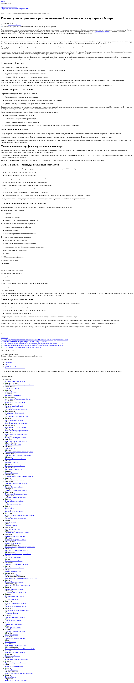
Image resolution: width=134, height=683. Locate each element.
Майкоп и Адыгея (11, 525)
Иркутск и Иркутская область (15, 466)
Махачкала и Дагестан (12, 529)
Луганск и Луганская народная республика (19, 515)
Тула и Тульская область (13, 628)
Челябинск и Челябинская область (16, 659)
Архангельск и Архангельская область (18, 399)
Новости (11, 8)
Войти (3, 1)
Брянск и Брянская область (14, 420)
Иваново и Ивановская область (15, 459)
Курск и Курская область (13, 504)
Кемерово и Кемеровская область (16, 483)
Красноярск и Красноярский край (16, 497)
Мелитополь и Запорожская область (17, 533)
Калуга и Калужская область (14, 480)
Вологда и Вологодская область (15, 438)
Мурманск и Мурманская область (16, 536)
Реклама (7, 364)
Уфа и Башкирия (10, 642)
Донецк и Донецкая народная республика (19, 452)
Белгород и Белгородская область (16, 409)
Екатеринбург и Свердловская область (18, 455)
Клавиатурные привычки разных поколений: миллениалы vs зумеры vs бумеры (31, 13)
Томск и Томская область (13, 624)
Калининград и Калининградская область (19, 476)
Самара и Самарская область (14, 596)
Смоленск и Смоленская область (16, 606)
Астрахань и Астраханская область (16, 402)
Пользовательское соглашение (15, 368)
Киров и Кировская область (14, 487)
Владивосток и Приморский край (16, 423)
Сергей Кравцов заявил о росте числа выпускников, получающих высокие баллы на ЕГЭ (33, 345)
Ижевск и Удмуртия (11, 462)
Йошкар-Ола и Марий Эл (13, 469)
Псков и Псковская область (14, 582)
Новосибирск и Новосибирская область (18, 554)
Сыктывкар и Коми (11, 613)
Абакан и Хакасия (11, 392)
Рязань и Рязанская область (14, 589)
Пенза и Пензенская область (14, 568)
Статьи (16, 8)
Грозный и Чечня (10, 448)
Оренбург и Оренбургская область (16, 564)
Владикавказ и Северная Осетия (15, 427)
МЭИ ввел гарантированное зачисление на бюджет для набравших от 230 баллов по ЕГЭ (33, 343)
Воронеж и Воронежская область (16, 441)
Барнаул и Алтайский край (14, 406)
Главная (2, 13)
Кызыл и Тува (9, 508)
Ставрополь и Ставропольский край (17, 610)
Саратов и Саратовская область (15, 603)
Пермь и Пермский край (13, 571)
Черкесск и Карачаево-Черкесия (15, 663)
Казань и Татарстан (11, 473)
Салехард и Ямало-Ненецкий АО (16, 592)
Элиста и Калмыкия (11, 670)
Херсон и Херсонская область (15, 652)
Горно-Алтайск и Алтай (13, 445)
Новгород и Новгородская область (16, 550)
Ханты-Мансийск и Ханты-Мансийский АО (20, 649)
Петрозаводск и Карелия (13, 575)
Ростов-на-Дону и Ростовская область (17, 585)
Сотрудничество (10, 366)
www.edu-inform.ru (14, 25)
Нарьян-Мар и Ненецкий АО (14, 543)
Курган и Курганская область (14, 501)
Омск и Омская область (13, 557)
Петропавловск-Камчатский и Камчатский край (21, 578)
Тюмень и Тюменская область (15, 631)
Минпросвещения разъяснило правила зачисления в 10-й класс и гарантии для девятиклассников (35, 340)
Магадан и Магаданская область (15, 518)
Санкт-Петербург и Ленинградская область (19, 385)
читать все (4, 338)
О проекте (4, 8)
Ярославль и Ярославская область (16, 680)
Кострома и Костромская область (16, 490)
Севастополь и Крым (12, 388)
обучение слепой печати (102, 32)
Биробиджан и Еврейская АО (14, 413)
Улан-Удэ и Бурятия (11, 635)
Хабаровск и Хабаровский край (15, 645)
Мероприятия (23, 8)
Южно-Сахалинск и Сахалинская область (19, 673)
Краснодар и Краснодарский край (16, 494)
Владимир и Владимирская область (16, 430)
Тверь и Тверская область (13, 621)
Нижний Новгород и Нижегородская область (20, 547)
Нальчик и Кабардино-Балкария (15, 540)
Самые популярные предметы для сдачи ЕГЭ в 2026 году (22, 347)
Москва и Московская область (15, 381)
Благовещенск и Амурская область (16, 416)
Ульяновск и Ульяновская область (16, 638)
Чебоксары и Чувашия (12, 656)
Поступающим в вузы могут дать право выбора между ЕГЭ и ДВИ (25, 342)
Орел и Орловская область (13, 561)
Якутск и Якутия (10, 677)
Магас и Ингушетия (11, 522)
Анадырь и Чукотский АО (13, 395)
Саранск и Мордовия (12, 599)
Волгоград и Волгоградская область (17, 434)
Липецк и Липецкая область (14, 511)
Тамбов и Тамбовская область (15, 617)
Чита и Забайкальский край (14, 666)
